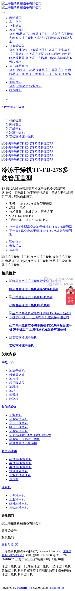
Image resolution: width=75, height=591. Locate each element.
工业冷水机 (17, 499)
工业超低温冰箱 (20, 475)
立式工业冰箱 (18, 423)
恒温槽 (13, 394)
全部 (12, 34)
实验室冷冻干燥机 (21, 136)
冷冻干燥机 (17, 132)
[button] (8, 106)
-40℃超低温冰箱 (20, 459)
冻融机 (13, 386)
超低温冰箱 (17, 374)
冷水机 (13, 378)
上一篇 (40, 226)
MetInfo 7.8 (24, 587)
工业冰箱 (15, 415)
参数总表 (15, 245)
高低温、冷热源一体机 (24, 439)
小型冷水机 (17, 495)
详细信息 (15, 241)
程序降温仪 (17, 382)
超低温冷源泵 (18, 431)
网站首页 (15, 17)
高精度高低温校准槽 (23, 443)
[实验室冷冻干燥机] (23, 337)
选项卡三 (15, 249)
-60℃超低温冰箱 (20, 463)
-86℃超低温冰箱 (20, 467)
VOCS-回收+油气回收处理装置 (30, 435)
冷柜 (12, 390)
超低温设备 (9, 406)
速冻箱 (13, 479)
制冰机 (13, 398)
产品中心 (15, 128)
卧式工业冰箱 (18, 427)
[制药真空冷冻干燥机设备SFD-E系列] (35, 281)
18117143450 (10, 544)
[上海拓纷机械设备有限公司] (37, 6)
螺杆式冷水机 (18, 503)
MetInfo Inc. (57, 587)
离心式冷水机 (18, 507)
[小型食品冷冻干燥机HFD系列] (30, 297)
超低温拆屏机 (18, 419)
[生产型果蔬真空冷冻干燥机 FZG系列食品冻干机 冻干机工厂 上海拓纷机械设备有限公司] (41, 317)
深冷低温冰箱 (18, 471)
